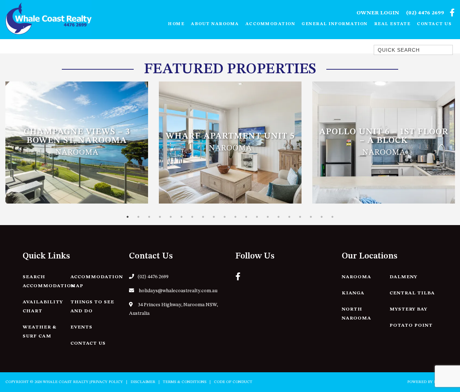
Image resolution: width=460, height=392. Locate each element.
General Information (335, 24)
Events (81, 327)
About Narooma (215, 24)
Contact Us (434, 24)
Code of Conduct (233, 382)
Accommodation (270, 24)
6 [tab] (181, 216)
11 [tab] (235, 216)
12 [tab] (246, 216)
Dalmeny (403, 277)
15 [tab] (278, 216)
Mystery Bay (408, 309)
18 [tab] (310, 216)
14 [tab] (267, 216)
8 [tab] (203, 216)
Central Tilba (412, 293)
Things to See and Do (92, 306)
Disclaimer (142, 382)
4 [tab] (160, 216)
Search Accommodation (49, 281)
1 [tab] (127, 216)
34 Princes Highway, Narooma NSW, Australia (173, 309)
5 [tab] (170, 216)
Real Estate (392, 24)
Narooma (356, 277)
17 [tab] (300, 216)
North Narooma (356, 314)
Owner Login (377, 13)
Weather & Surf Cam (39, 332)
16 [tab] (289, 216)
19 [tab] (321, 216)
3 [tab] (149, 216)
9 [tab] (213, 216)
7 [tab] (192, 216)
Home (176, 24)
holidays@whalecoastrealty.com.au (177, 290)
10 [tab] (224, 216)
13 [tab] (257, 216)
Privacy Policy (107, 382)
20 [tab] (332, 216)
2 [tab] (138, 216)
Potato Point (411, 325)
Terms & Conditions (184, 382)
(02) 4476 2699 (425, 13)
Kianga (353, 293)
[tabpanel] (76, 142)
